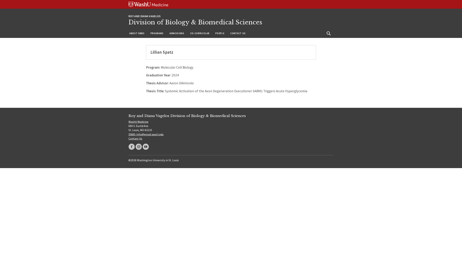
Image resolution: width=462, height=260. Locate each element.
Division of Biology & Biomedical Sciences (195, 22)
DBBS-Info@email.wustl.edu (146, 134)
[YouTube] (146, 147)
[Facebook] (131, 147)
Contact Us (238, 33)
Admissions (176, 33)
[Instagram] (139, 147)
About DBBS (137, 33)
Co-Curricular (200, 33)
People (219, 33)
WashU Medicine (138, 122)
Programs (157, 33)
